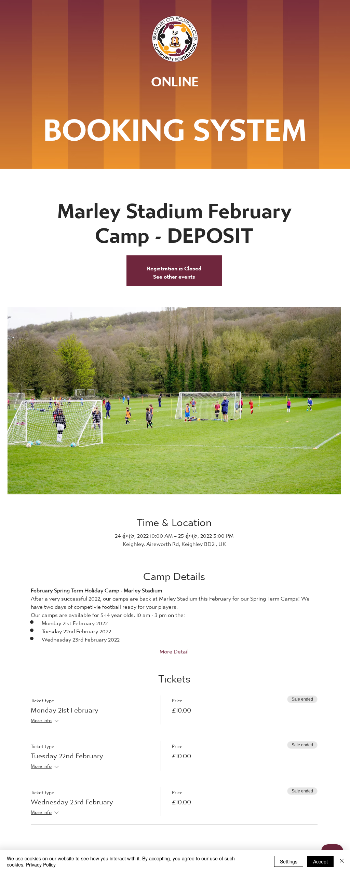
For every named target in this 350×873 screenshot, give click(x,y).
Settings (288, 861)
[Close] (342, 861)
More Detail (174, 649)
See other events (174, 275)
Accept (320, 861)
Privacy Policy (41, 864)
